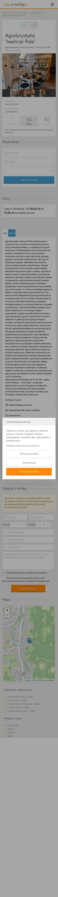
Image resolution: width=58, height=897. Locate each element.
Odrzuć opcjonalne (29, 453)
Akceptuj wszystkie (29, 471)
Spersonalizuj (29, 462)
